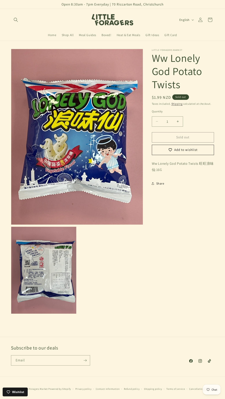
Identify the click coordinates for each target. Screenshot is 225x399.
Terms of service (175, 388)
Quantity (157, 111)
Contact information (108, 388)
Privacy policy (83, 388)
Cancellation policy (200, 388)
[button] (16, 20)
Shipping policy (153, 388)
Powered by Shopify (59, 388)
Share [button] (160, 183)
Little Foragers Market (35, 388)
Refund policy (132, 388)
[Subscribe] (85, 360)
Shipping (177, 103)
